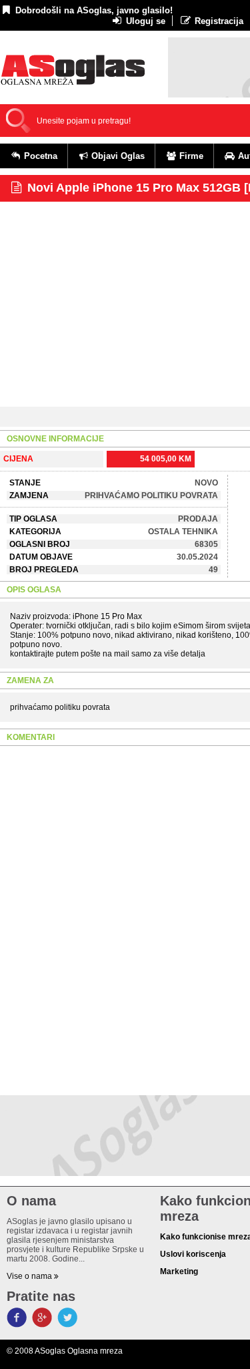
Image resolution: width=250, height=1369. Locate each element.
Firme (190, 156)
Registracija (217, 21)
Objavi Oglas (117, 156)
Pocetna (39, 156)
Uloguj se (144, 21)
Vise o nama (30, 1276)
